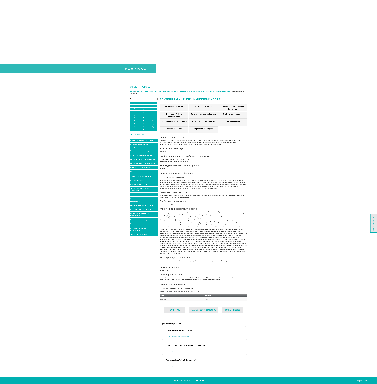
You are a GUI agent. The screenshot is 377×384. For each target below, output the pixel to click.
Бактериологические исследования (142, 205)
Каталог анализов (8, 38)
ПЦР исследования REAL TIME (141, 209)
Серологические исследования (140, 176)
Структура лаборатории (12, 56)
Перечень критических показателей (16, 33)
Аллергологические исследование (155, 91)
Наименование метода (203, 106)
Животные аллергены (223, 91)
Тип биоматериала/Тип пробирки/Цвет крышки (233, 107)
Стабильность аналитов (232, 114)
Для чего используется (174, 106)
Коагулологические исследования (141, 151)
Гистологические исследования (141, 224)
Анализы (139, 91)
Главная (4, 20)
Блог (5, 74)
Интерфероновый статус (138, 184)
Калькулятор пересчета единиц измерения (18, 28)
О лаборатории (7, 51)
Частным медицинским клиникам (15, 43)
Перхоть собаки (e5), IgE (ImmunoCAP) (181, 360)
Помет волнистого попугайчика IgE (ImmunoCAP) (185, 345)
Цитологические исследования (140, 220)
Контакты (5, 82)
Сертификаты (174, 310)
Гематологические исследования (141, 140)
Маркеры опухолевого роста (140, 172)
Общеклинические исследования (141, 155)
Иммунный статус (136, 180)
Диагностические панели (138, 234)
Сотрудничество (9, 48)
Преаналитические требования (203, 114)
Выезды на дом (7, 80)
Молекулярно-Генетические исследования (139, 214)
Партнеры (7, 67)
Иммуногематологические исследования (139, 146)
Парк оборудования (10, 61)
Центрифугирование (174, 129)
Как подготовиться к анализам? (179, 336)
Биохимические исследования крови (142, 159)
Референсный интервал (203, 129)
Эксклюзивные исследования (14, 30)
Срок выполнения (233, 121)
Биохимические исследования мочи (142, 163)
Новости (7, 72)
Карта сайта (362, 380)
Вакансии (7, 69)
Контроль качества (10, 64)
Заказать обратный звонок (203, 310)
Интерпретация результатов (203, 121)
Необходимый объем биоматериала (174, 115)
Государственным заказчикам (14, 46)
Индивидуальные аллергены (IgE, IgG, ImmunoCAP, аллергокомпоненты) (190, 91)
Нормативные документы (12, 59)
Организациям (7, 41)
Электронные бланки (11, 35)
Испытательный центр (9, 77)
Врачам (4, 23)
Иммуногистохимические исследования (138, 229)
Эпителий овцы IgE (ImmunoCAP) (179, 330)
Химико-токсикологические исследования (139, 200)
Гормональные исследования (140, 168)
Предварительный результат (14, 25)
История (7, 54)
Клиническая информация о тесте (174, 121)
